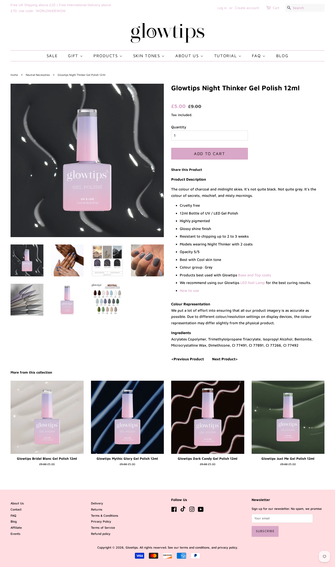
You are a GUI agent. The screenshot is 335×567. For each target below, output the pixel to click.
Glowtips (132, 547)
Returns (96, 509)
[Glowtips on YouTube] (201, 510)
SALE (52, 55)
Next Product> (225, 359)
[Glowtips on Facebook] (174, 510)
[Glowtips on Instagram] (191, 510)
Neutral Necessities (38, 74)
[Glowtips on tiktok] (183, 510)
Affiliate (16, 527)
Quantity (178, 127)
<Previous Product (187, 359)
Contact (16, 509)
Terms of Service (103, 527)
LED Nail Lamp (252, 283)
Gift (74, 55)
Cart (276, 8)
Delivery (97, 503)
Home (14, 74)
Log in (222, 8)
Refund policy (100, 534)
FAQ (257, 55)
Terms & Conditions (104, 515)
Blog (282, 55)
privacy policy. (228, 547)
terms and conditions (194, 547)
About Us (187, 55)
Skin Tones (147, 55)
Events (15, 534)
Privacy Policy (101, 521)
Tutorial (226, 55)
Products (106, 55)
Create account (247, 8)
